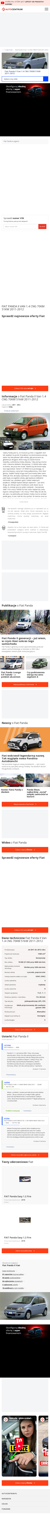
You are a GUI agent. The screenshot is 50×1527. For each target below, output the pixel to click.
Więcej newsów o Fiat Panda (24, 804)
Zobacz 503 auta (23, 388)
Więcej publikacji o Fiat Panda (23, 684)
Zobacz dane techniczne (23, 1030)
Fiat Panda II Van (11, 1265)
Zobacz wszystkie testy (23, 1251)
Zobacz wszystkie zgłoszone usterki (23, 1155)
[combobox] (25, 78)
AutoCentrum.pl (12, 9)
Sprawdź (42, 226)
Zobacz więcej (23, 850)
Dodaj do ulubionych (11, 411)
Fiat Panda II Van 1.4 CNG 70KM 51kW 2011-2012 (22, 72)
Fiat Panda (8, 141)
